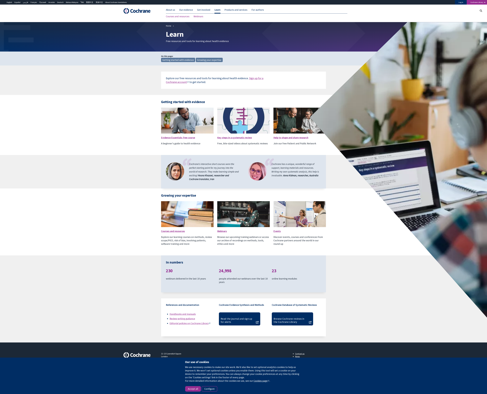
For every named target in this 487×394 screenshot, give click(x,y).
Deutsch (60, 2)
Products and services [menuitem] (235, 9)
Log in (461, 2)
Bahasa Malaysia (72, 2)
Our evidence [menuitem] (186, 9)
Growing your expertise (209, 59)
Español (17, 2)
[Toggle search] (481, 11)
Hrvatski (51, 2)
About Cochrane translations (116, 2)
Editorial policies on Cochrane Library (189, 323)
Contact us (300, 353)
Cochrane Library (476, 2)
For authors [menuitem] (257, 9)
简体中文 (99, 2)
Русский (42, 2)
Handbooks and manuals (183, 314)
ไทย (82, 2)
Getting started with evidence (178, 59)
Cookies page (260, 380)
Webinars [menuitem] (198, 16)
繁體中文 (89, 2)
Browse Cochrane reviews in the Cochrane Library (289, 320)
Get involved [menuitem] (203, 9)
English (9, 2)
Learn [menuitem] (217, 9)
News (297, 356)
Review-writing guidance (182, 318)
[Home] (140, 11)
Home (168, 25)
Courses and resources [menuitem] (177, 16)
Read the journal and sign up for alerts (236, 320)
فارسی (25, 2)
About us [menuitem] (170, 9)
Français (34, 2)
